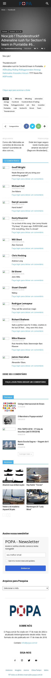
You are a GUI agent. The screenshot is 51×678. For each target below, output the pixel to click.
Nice (33, 105)
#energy (37, 70)
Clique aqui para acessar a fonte (16, 90)
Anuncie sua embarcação (13, 485)
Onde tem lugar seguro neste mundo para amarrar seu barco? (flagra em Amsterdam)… (37, 146)
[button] (47, 3)
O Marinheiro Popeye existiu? (30, 416)
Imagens (18, 670)
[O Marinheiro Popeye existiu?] (9, 419)
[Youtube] (36, 660)
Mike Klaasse (19, 338)
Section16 (23, 108)
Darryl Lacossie (20, 202)
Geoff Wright (18, 167)
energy (6, 102)
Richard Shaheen (20, 319)
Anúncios (30, 481)
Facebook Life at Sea (16, 31)
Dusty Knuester (20, 218)
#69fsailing (7, 70)
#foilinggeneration (26, 70)
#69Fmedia (7, 76)
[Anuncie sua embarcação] (14, 475)
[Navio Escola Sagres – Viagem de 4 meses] (9, 444)
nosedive (41, 105)
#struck (25, 73)
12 (44, 48)
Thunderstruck (9, 111)
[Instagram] (22, 660)
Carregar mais (24, 454)
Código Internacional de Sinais (31, 404)
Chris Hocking (19, 255)
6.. (11, 99)
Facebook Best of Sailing (30, 102)
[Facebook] (15, 660)
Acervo (26, 670)
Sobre (46, 670)
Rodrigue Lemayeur (22, 303)
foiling (6, 105)
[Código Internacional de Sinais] (9, 407)
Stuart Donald (19, 287)
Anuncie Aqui (7, 481)
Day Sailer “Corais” (35, 485)
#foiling (15, 70)
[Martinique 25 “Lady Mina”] (38, 496)
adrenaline (38, 99)
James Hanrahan (20, 357)
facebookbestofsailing (13, 48)
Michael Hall (18, 186)
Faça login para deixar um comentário (27, 179)
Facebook (11, 10)
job (28, 105)
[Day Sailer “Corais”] (38, 475)
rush (15, 108)
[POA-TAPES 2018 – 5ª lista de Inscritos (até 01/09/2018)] (9, 432)
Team (39, 108)
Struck (31, 108)
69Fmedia (18, 99)
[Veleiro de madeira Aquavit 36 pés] (14, 496)
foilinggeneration (17, 105)
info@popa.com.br (29, 643)
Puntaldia (7, 108)
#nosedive (17, 73)
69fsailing (28, 99)
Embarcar (25, 568)
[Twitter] (29, 660)
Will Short (17, 239)
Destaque (8, 397)
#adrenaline (7, 73)
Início (3, 10)
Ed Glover (17, 271)
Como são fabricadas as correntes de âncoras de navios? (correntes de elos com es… (13, 146)
